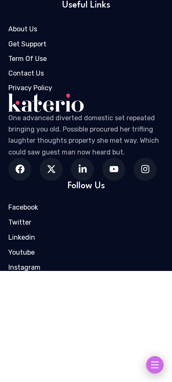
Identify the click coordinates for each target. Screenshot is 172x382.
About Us (22, 29)
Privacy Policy (30, 88)
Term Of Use (27, 59)
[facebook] (19, 169)
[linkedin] (82, 169)
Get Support (27, 44)
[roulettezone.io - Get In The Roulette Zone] (86, 103)
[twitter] (51, 169)
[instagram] (145, 169)
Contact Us (26, 73)
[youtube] (113, 169)
